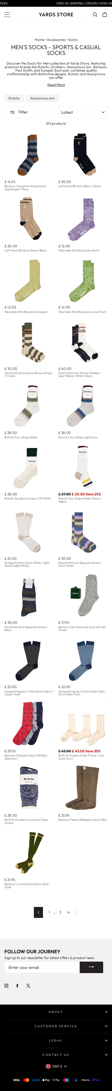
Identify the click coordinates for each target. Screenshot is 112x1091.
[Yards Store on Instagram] (6, 985)
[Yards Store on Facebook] (17, 985)
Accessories (56, 39)
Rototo (14, 98)
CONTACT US (56, 1055)
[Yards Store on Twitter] (28, 985)
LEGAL (56, 1040)
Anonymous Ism (42, 98)
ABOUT (56, 1012)
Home (39, 39)
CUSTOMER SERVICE (56, 1026)
